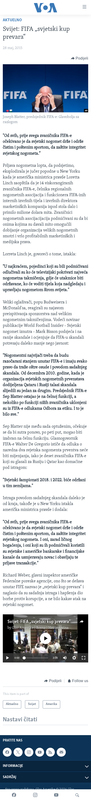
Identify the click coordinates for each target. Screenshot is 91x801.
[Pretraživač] (77, 795)
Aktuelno (12, 20)
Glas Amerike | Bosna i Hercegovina (40, 628)
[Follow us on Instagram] (28, 752)
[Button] (79, 58)
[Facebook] (14, 795)
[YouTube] (56, 795)
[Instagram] (35, 795)
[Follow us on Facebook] (7, 752)
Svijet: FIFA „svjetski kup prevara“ (39, 621)
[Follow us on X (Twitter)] (18, 752)
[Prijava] (61, 752)
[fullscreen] (83, 657)
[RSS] (50, 752)
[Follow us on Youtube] (39, 752)
